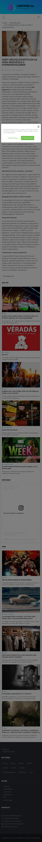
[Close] (38, 127)
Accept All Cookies (27, 138)
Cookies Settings (13, 138)
